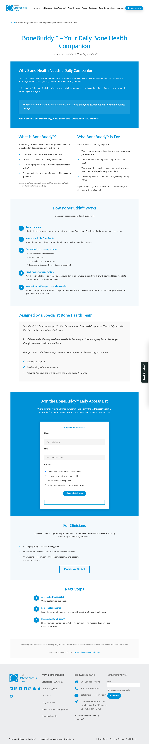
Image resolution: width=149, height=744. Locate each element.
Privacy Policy (102, 739)
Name (46, 433)
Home (13, 23)
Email (46, 449)
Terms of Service (117, 739)
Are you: (48, 464)
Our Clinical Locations (90, 682)
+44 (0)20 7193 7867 (90, 689)
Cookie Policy (131, 739)
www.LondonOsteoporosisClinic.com (87, 652)
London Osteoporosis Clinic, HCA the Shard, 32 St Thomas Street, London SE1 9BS (94, 705)
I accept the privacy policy (120, 690)
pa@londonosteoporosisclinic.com (96, 695)
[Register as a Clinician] (74, 569)
